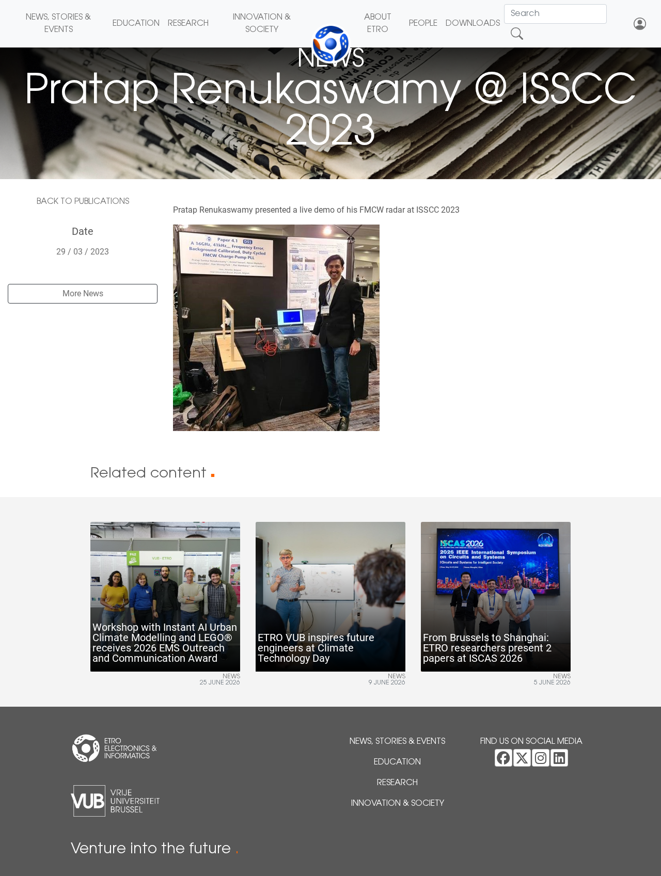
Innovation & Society (262, 23)
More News (82, 293)
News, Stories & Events (58, 23)
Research (188, 24)
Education (136, 24)
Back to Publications (83, 202)
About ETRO (377, 23)
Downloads (473, 24)
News (231, 677)
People (423, 24)
